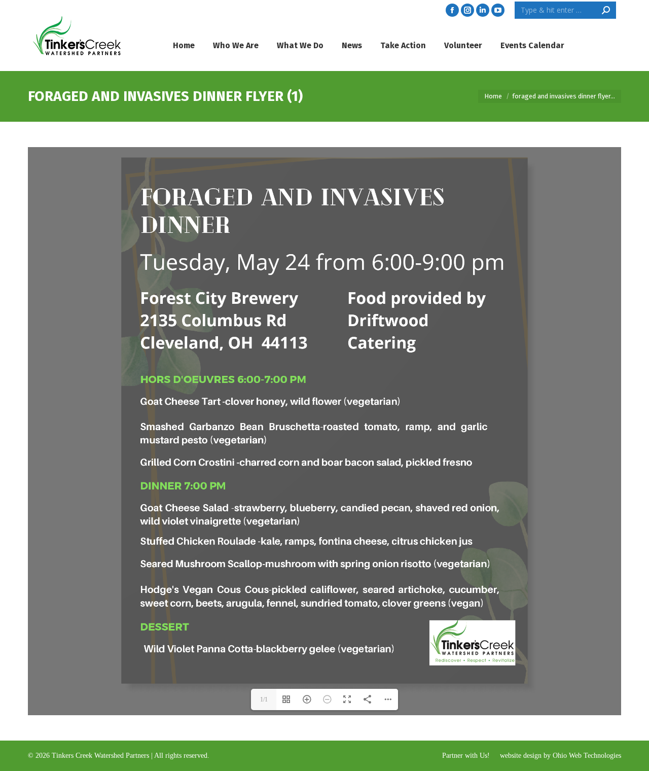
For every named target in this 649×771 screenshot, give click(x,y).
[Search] (606, 10)
